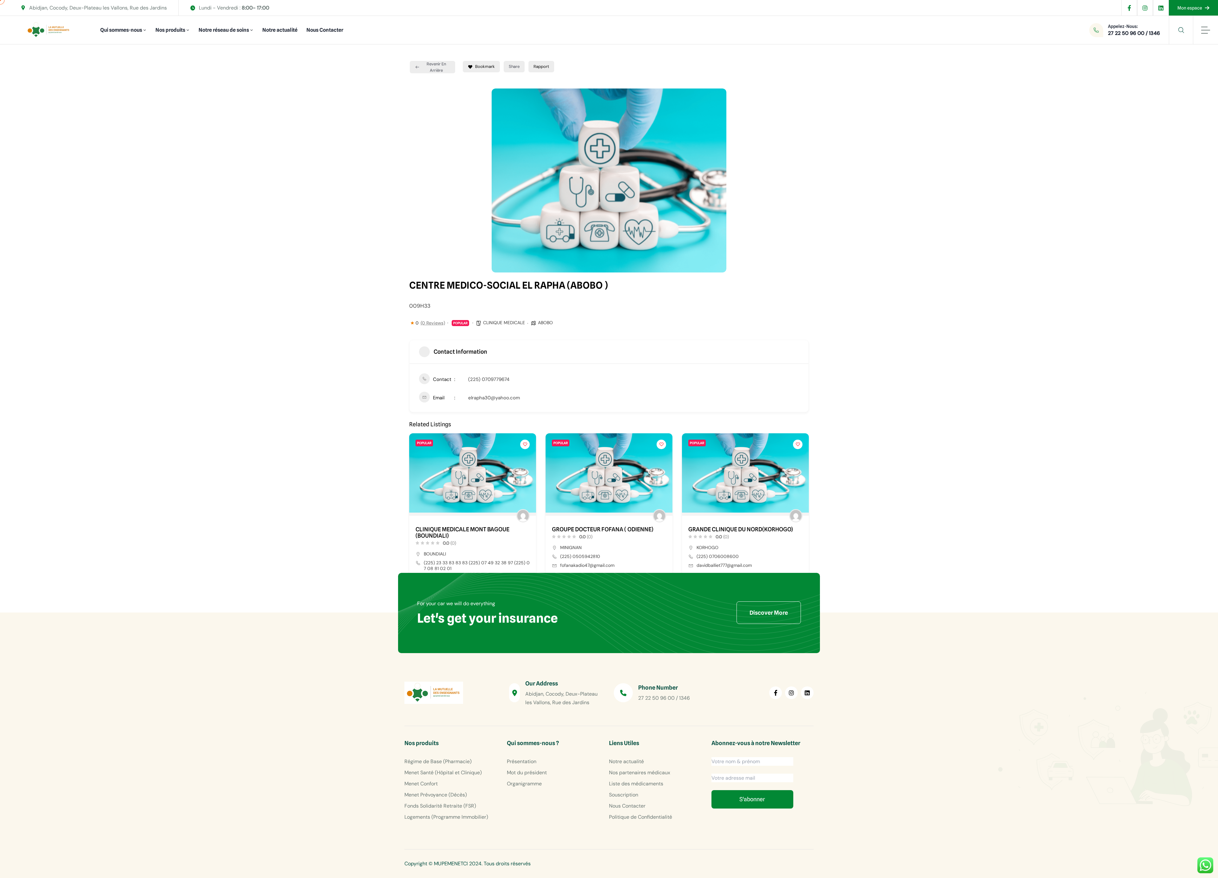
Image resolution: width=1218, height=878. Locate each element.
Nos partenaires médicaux (639, 772)
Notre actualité (280, 30)
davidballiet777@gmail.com (724, 565)
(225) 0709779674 (488, 379)
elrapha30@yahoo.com (494, 398)
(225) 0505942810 (580, 556)
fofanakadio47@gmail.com (587, 565)
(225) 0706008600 (718, 556)
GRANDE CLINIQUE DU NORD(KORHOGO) (740, 529)
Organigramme (524, 783)
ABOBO (545, 322)
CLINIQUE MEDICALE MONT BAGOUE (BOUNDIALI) (462, 532)
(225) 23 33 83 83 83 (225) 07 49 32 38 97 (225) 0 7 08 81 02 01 (477, 565)
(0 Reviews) (433, 323)
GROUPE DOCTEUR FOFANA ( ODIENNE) (602, 529)
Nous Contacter (324, 30)
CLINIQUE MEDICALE (504, 322)
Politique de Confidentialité (640, 817)
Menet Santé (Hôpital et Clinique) (443, 772)
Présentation (521, 761)
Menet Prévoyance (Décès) (435, 794)
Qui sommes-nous (121, 30)
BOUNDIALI (435, 554)
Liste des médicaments (636, 783)
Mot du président (527, 772)
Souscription (623, 794)
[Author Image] (523, 515)
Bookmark (485, 66)
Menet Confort (421, 783)
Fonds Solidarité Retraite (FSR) (440, 806)
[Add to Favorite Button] (525, 444)
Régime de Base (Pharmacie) (438, 761)
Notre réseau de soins (224, 30)
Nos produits (170, 30)
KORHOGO (707, 547)
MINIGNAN (571, 547)
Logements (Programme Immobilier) (446, 817)
